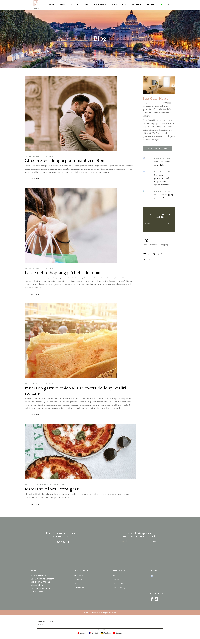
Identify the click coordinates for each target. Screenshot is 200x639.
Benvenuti (78, 575)
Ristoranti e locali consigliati (52, 489)
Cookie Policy (119, 588)
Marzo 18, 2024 (33, 156)
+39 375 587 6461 (62, 542)
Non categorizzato (54, 485)
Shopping (164, 245)
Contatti (116, 579)
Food (145, 245)
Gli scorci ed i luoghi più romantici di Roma (66, 160)
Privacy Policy (119, 584)
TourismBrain (95, 613)
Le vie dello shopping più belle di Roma (62, 272)
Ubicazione (78, 588)
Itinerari (48, 156)
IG (149, 259)
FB (144, 259)
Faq (114, 575)
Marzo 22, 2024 (33, 485)
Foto (75, 584)
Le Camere (78, 579)
